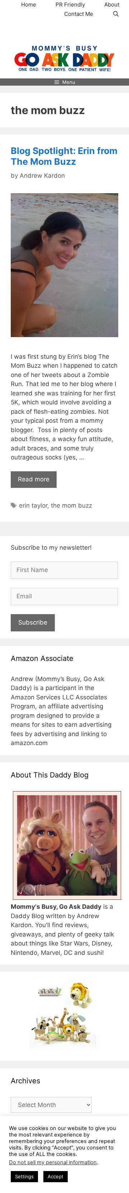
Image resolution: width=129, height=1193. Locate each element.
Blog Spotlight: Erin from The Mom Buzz (64, 156)
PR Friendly (70, 4)
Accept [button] (55, 1176)
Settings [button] (24, 1176)
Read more (33, 479)
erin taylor (33, 505)
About (111, 4)
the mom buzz (71, 505)
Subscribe (32, 622)
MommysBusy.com (64, 32)
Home (28, 4)
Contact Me (78, 13)
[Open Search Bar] (116, 14)
